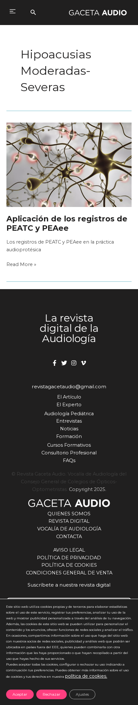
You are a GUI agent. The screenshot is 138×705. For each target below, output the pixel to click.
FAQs (69, 460)
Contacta (69, 536)
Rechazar (51, 694)
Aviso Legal (69, 550)
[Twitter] (64, 363)
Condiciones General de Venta (69, 573)
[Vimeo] (83, 363)
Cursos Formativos (69, 445)
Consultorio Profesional (69, 453)
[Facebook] (54, 363)
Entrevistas (69, 421)
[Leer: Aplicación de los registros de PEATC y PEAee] (69, 165)
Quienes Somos (69, 514)
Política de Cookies (69, 565)
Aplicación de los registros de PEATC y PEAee (66, 223)
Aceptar (20, 694)
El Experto (69, 405)
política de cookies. (86, 676)
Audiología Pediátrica (69, 414)
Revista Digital (69, 521)
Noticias (69, 429)
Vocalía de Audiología (69, 529)
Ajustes (82, 694)
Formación (69, 436)
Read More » (21, 265)
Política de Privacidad (69, 558)
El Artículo (69, 397)
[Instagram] (74, 363)
